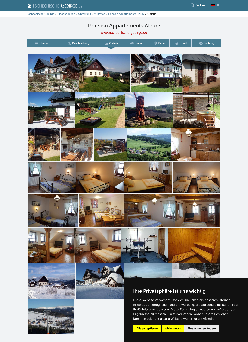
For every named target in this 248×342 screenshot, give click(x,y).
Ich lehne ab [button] (173, 328)
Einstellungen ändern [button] (202, 328)
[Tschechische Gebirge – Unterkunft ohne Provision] (54, 5)
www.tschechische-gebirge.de (124, 33)
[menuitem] (42, 43)
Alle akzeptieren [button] (147, 328)
